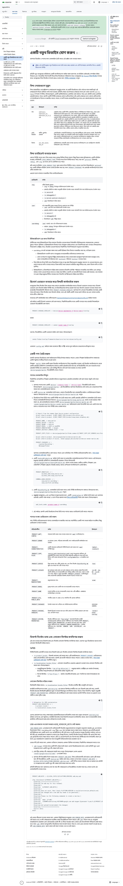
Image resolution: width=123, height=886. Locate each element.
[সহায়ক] (98, 46)
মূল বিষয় (34, 11)
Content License (49, 841)
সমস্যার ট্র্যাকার (94, 872)
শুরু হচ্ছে (14, 11)
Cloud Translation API (62, 39)
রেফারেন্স (79, 11)
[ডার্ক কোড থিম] (99, 309)
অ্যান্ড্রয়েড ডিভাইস (56, 11)
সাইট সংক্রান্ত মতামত (73, 882)
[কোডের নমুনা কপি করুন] (101, 309)
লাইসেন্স (56, 882)
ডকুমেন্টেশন (6, 7)
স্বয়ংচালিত (69, 11)
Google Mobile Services (97, 866)
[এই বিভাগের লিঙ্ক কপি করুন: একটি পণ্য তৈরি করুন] (52, 354)
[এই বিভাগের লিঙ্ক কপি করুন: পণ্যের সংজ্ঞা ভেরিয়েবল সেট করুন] (58, 517)
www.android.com (96, 863)
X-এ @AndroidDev (64, 860)
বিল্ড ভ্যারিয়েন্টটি (72, 497)
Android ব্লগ (62, 863)
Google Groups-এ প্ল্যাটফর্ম (66, 869)
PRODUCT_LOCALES (87, 656)
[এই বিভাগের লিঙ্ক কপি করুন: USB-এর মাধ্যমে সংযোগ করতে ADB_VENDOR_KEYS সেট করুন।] (82, 724)
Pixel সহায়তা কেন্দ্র (95, 860)
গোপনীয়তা (63, 882)
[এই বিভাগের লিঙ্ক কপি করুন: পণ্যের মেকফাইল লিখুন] (50, 375)
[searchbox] (12, 17)
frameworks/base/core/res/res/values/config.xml (72, 298)
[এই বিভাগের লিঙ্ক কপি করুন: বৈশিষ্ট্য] (37, 648)
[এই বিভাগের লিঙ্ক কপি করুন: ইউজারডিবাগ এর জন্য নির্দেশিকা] (56, 239)
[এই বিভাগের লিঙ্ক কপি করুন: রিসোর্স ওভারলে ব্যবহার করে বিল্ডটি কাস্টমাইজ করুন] (81, 282)
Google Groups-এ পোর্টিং (65, 875)
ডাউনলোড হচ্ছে (30, 863)
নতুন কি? (4, 11)
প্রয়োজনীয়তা (29, 860)
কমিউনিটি (40, 882)
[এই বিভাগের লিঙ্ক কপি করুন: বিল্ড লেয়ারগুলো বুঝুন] (52, 86)
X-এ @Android (63, 857)
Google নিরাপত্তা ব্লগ (64, 866)
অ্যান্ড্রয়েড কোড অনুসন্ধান (31, 2)
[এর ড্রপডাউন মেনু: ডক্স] (19, 2)
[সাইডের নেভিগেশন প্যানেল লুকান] (22, 883)
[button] (10, 28)
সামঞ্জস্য (44, 11)
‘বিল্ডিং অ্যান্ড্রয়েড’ (70, 78)
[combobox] (82, 2)
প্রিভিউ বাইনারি (30, 866)
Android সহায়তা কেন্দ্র (96, 857)
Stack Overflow (95, 869)
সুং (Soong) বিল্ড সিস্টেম (89, 76)
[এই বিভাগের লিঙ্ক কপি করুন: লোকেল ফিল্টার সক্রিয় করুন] (54, 681)
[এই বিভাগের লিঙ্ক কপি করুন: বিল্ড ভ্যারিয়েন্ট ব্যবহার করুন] (58, 154)
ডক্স (17, 2)
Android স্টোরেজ (30, 857)
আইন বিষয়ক (48, 882)
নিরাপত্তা (24, 11)
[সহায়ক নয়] (101, 46)
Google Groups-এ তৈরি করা (66, 872)
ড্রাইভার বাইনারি (30, 872)
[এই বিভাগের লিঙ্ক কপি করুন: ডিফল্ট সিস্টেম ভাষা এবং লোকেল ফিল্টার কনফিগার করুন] (85, 637)
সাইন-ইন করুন (116, 2)
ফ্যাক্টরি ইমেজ (29, 869)
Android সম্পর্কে (30, 882)
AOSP (31, 46)
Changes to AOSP (50, 29)
